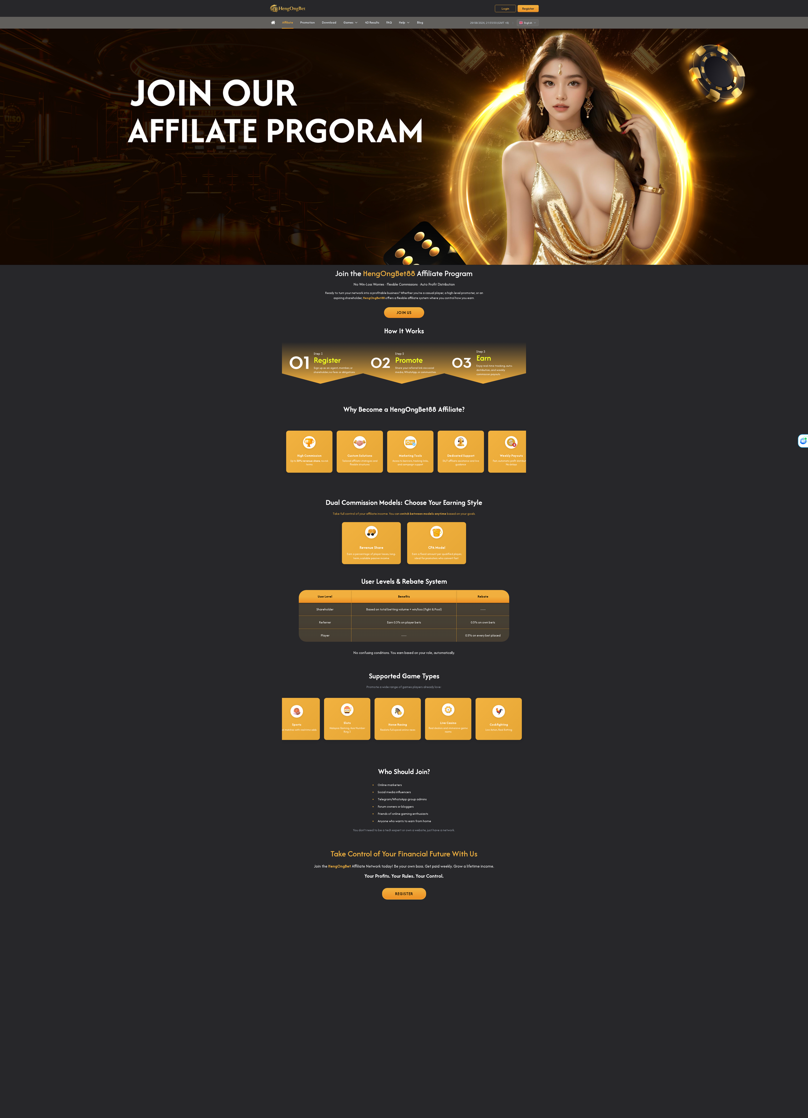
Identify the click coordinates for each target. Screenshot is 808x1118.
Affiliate (287, 22)
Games (348, 22)
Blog (420, 22)
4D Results (372, 22)
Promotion (307, 22)
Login (505, 8)
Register (528, 8)
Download (329, 22)
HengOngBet (339, 866)
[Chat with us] (803, 441)
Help (402, 22)
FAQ (389, 22)
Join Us (404, 312)
